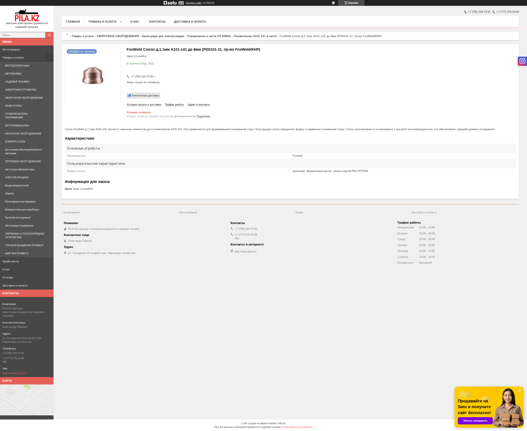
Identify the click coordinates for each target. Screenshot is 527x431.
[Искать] (49, 35)
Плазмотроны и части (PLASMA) (209, 36)
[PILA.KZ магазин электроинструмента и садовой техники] (26, 15)
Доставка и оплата (14, 285)
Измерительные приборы (22, 209)
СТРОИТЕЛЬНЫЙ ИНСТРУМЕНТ (24, 245)
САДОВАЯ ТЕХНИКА (17, 81)
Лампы (9, 193)
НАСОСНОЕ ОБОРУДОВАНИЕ (23, 133)
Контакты (157, 21)
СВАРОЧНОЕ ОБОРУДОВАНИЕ (24, 97)
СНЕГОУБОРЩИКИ (16, 177)
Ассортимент (71, 212)
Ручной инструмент (18, 217)
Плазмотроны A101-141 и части (255, 36)
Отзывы (7, 277)
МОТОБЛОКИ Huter (17, 65)
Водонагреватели (17, 185)
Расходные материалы (20, 201)
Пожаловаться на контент (297, 427)
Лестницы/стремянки (19, 225)
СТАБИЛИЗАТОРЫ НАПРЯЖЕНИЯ (16, 115)
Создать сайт (194, 2)
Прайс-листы (10, 261)
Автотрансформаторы (20, 169)
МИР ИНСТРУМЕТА (16, 253)
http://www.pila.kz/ (14, 373)
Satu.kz (281, 423)
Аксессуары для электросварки (163, 36)
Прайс (299, 212)
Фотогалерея (11, 49)
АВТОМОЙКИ (13, 73)
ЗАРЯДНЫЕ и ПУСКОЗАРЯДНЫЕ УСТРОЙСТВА (24, 235)
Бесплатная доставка (145, 95)
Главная (73, 21)
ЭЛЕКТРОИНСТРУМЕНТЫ (20, 89)
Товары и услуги (13, 57)
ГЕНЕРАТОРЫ (13, 105)
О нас (6, 269)
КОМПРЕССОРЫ (15, 141)
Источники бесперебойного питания (23, 151)
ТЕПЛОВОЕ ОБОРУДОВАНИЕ (23, 161)
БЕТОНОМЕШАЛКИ (17, 125)
